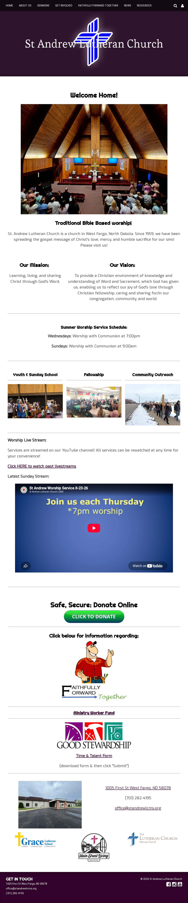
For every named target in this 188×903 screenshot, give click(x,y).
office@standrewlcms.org (138, 808)
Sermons (43, 5)
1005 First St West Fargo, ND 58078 (138, 787)
